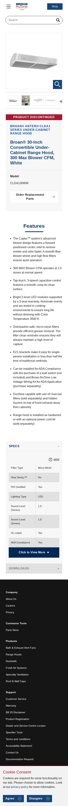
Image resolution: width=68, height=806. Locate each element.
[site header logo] (22, 6)
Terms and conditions (18, 739)
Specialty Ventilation (17, 674)
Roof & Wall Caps (16, 681)
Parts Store (12, 630)
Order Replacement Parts (30, 196)
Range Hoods (14, 654)
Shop (55, 6)
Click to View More (32, 552)
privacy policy (19, 786)
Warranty (11, 705)
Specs (14, 446)
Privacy (10, 612)
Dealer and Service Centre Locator (26, 725)
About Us (11, 598)
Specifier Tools (14, 732)
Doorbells (11, 661)
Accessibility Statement (19, 745)
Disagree (35, 798)
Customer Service (16, 698)
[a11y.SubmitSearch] (58, 20)
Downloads (19, 568)
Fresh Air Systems (16, 667)
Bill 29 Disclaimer (15, 712)
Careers (10, 605)
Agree (9, 798)
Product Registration (17, 719)
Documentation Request (20, 759)
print (56, 459)
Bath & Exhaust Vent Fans (21, 647)
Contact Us (12, 752)
